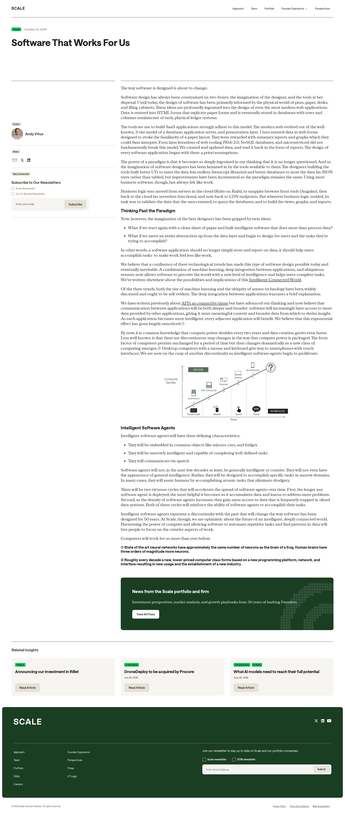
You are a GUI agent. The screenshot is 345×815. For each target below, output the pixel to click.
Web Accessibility (321, 806)
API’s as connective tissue (204, 303)
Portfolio (269, 8)
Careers (18, 784)
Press (71, 768)
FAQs (17, 776)
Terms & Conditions (299, 806)
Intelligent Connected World (275, 279)
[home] (18, 8)
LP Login (72, 776)
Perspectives (322, 8)
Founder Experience (79, 752)
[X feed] (316, 721)
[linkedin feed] (323, 721)
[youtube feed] (329, 721)
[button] (294, 8)
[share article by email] (15, 161)
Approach (238, 8)
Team (254, 8)
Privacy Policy (279, 806)
